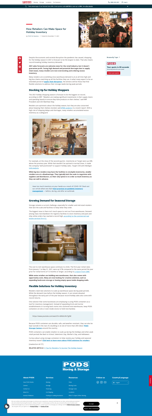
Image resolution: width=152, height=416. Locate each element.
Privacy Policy (34, 406)
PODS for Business (33, 36)
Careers (25, 385)
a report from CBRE (82, 272)
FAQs (70, 382)
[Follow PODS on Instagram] (101, 382)
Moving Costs (73, 385)
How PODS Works (28, 382)
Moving (48, 382)
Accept (91, 404)
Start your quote (113, 73)
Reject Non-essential (91, 408)
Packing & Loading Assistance (54, 395)
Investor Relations (28, 395)
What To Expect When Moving (77, 395)
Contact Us (26, 389)
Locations (71, 392)
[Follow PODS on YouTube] (105, 382)
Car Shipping (49, 392)
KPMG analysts (66, 108)
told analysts (34, 168)
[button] (7, 406)
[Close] (117, 403)
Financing (48, 389)
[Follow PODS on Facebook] (97, 382)
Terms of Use (44, 406)
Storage (48, 385)
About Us (25, 392)
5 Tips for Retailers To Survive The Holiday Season (63, 348)
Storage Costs (73, 389)
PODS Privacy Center (73, 404)
